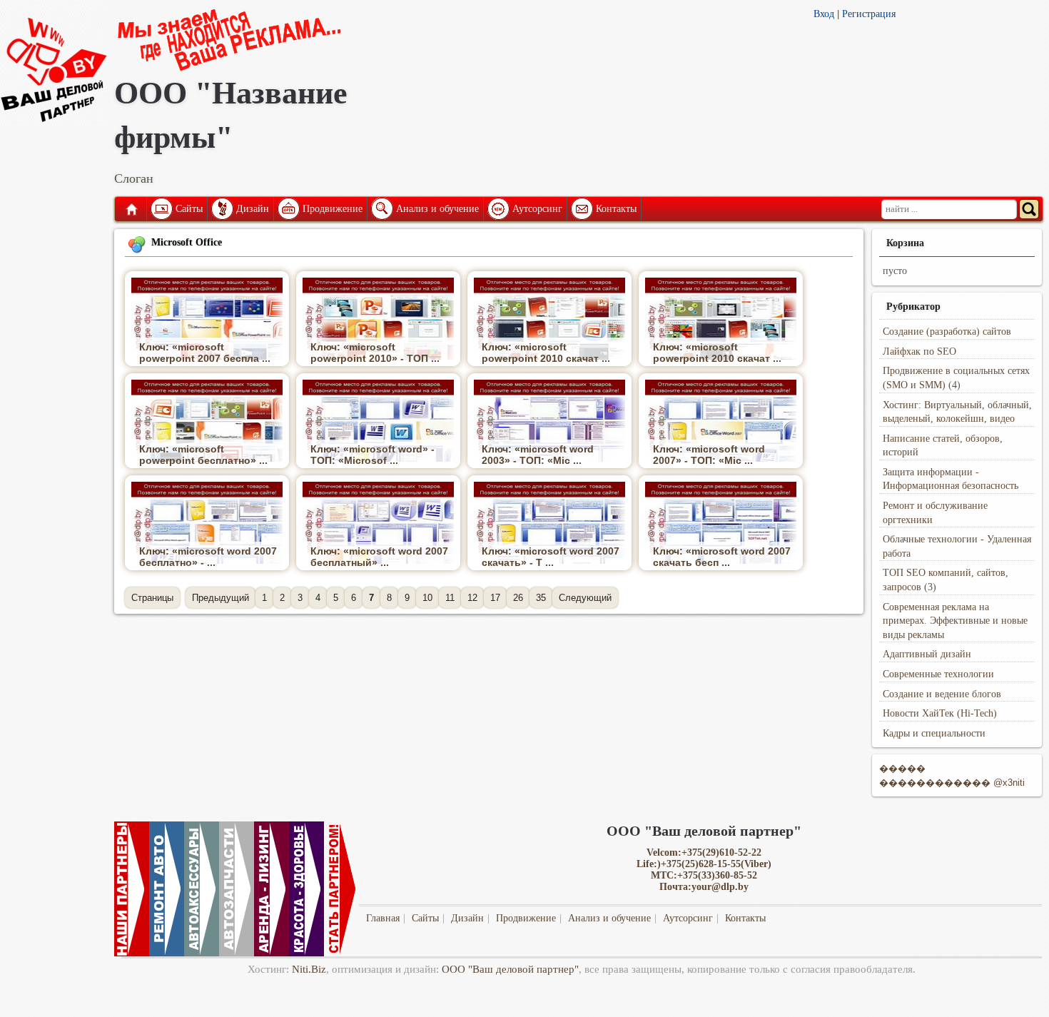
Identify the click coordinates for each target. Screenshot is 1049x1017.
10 (427, 597)
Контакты (616, 208)
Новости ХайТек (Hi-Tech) (940, 713)
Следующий (585, 597)
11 (450, 597)
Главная (130, 209)
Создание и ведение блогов (942, 694)
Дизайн (252, 208)
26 (518, 597)
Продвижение (333, 208)
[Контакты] (580, 209)
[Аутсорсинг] (497, 209)
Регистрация (869, 14)
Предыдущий (220, 597)
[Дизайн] (221, 209)
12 (472, 597)
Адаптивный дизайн (927, 654)
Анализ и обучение (437, 208)
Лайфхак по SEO (919, 351)
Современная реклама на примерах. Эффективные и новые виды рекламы (955, 621)
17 (495, 597)
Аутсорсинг (537, 208)
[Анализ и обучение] (381, 209)
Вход (824, 14)
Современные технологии (938, 674)
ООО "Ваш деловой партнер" (510, 969)
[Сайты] (160, 209)
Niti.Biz (309, 969)
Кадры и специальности (934, 733)
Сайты (189, 208)
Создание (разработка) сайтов (947, 331)
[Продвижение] (287, 209)
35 (541, 597)
